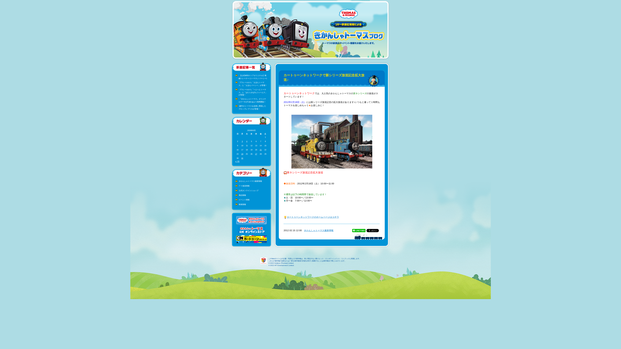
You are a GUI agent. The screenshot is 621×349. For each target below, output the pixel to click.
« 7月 (237, 161)
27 (256, 154)
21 (261, 150)
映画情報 (242, 204)
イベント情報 (244, 200)
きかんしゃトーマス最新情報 (250, 181)
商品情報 (242, 195)
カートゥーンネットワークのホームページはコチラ (313, 217)
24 (242, 154)
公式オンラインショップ (248, 190)
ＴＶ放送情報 (244, 186)
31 (242, 158)
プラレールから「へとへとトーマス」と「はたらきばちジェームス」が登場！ (253, 92)
